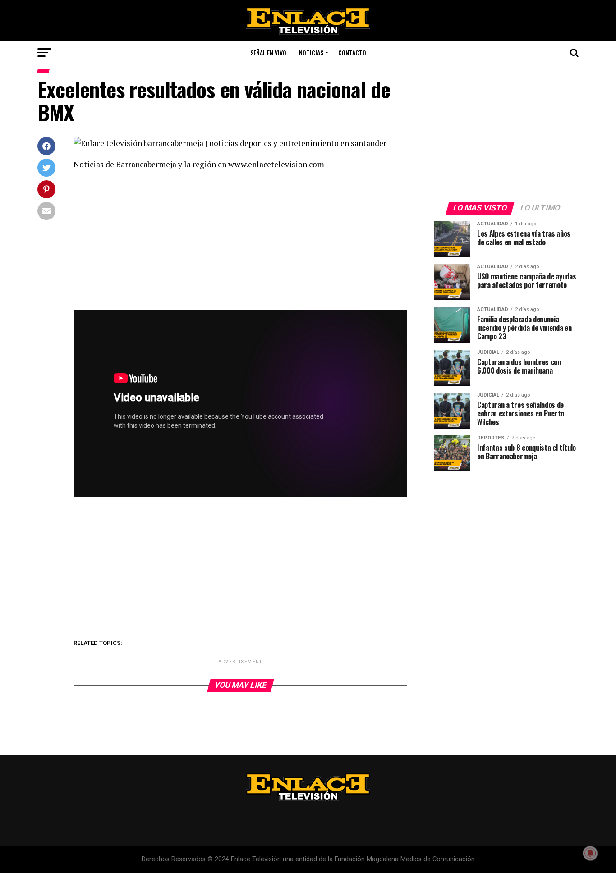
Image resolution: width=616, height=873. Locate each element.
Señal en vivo (268, 52)
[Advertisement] (240, 243)
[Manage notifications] (590, 853)
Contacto (352, 52)
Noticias (311, 52)
